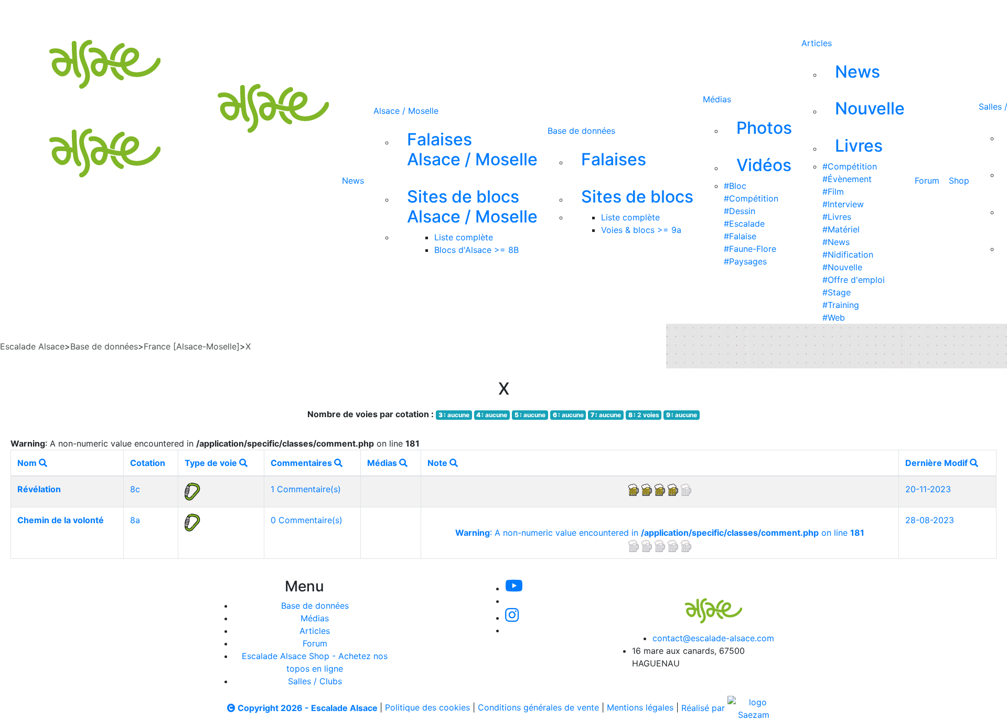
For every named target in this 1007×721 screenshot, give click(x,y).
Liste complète (463, 237)
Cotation (147, 463)
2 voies (643, 415)
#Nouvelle (842, 267)
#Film (833, 191)
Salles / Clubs (315, 681)
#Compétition (751, 198)
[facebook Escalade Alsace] (495, 14)
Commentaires (302, 463)
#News (836, 242)
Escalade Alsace (32, 346)
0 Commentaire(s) (306, 520)
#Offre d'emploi (853, 279)
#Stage (836, 292)
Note (438, 463)
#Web (833, 317)
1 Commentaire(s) (306, 489)
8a (135, 520)
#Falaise (740, 236)
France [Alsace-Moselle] (192, 346)
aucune (453, 415)
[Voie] (192, 490)
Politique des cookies (427, 708)
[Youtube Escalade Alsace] (389, 14)
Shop (959, 180)
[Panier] (577, 14)
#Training (840, 305)
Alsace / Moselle (405, 110)
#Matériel (841, 229)
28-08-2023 (929, 520)
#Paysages (745, 261)
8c (135, 489)
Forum (927, 180)
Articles (816, 43)
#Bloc (735, 186)
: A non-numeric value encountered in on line (659, 532)
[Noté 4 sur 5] (659, 489)
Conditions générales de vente (538, 708)
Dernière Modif (937, 463)
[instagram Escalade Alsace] (461, 14)
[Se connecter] (560, 14)
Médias (717, 99)
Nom (28, 463)
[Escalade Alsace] (702, 604)
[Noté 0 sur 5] (659, 545)
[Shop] (530, 14)
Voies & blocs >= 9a (641, 230)
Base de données (581, 130)
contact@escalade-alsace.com (713, 638)
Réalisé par (704, 708)
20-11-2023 (928, 489)
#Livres (836, 216)
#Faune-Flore (750, 248)
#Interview (843, 204)
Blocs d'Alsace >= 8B (476, 250)
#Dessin (739, 211)
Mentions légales (640, 708)
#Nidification (847, 254)
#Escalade (744, 223)
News (353, 180)
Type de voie (212, 463)
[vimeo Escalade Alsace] (426, 14)
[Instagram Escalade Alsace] (512, 617)
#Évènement (847, 179)
